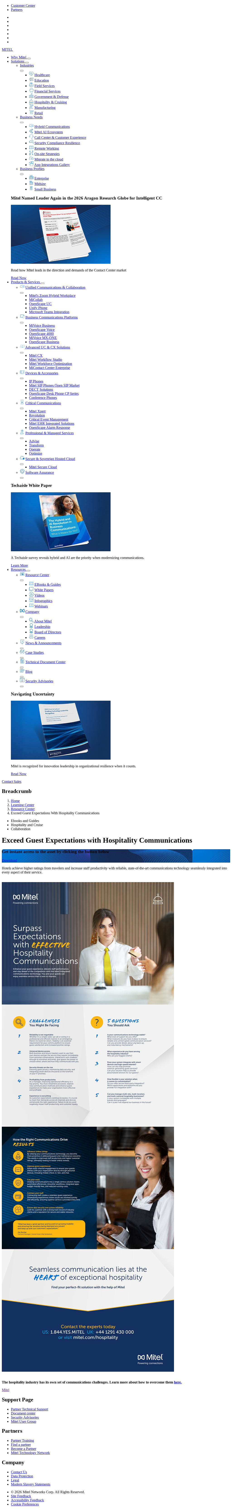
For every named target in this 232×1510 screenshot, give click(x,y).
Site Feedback (21, 1496)
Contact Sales (11, 781)
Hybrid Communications (52, 127)
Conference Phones (43, 398)
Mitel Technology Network (30, 1453)
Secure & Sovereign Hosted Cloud (50, 459)
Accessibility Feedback (27, 1500)
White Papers (43, 590)
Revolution (37, 415)
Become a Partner (23, 1449)
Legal (15, 1480)
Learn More (19, 565)
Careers (39, 637)
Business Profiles (32, 169)
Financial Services (47, 91)
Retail (38, 113)
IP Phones (36, 381)
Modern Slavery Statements (30, 1484)
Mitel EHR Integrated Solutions (51, 423)
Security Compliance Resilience (57, 143)
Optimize (35, 453)
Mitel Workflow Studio (45, 359)
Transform (36, 445)
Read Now (19, 278)
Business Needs (31, 117)
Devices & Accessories (41, 373)
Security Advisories (39, 681)
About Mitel (43, 621)
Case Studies (34, 652)
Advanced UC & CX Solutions (47, 347)
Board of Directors (47, 632)
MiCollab (36, 300)
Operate (34, 449)
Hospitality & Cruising (50, 102)
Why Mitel (19, 57)
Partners (16, 10)
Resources (19, 569)
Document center (23, 1413)
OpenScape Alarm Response (49, 427)
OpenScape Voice (42, 330)
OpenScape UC (40, 304)
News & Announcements (43, 643)
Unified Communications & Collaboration (55, 287)
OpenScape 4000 (41, 334)
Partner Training (22, 1440)
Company (32, 612)
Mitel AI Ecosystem (48, 132)
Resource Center (37, 575)
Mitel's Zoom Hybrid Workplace (52, 296)
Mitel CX (36, 355)
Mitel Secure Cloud (43, 467)
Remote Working (46, 148)
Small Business (45, 189)
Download (9, 860)
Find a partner (21, 1445)
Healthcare (42, 75)
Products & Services (26, 282)
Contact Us (19, 1472)
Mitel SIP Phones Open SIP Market (54, 385)
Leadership (42, 627)
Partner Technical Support (29, 1409)
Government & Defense (51, 97)
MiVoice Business (42, 325)
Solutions (18, 61)
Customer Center (23, 5)
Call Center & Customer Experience (60, 137)
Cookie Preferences (25, 1504)
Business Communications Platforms (51, 317)
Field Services (44, 86)
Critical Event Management (48, 419)
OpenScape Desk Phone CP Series (54, 393)
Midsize (40, 184)
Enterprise (41, 178)
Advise (34, 441)
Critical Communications (43, 403)
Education (41, 80)
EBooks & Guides (47, 584)
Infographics (43, 601)
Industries (27, 65)
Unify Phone (38, 308)
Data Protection (22, 1476)
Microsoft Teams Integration (49, 312)
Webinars (41, 606)
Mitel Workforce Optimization (50, 364)
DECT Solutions (41, 389)
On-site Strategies (47, 154)
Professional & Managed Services (49, 433)
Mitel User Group (23, 1421)
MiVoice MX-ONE (43, 338)
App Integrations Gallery (52, 165)
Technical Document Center (45, 662)
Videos (39, 595)
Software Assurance (39, 472)
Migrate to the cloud (48, 159)
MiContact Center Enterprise (49, 368)
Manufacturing (45, 108)
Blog (28, 671)
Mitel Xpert (37, 411)
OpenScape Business (44, 342)
